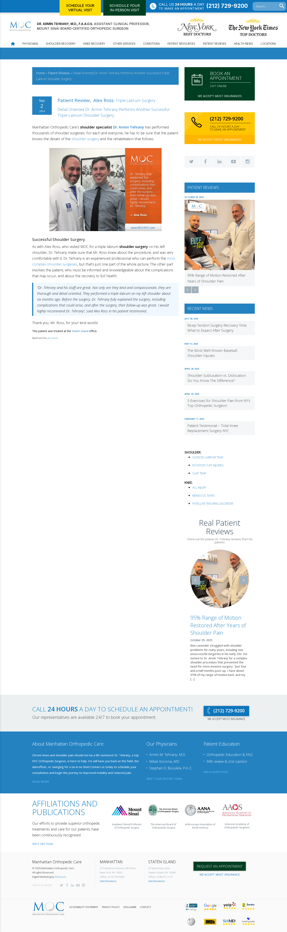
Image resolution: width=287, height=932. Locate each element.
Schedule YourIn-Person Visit (125, 8)
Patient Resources (181, 43)
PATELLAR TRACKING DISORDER (212, 503)
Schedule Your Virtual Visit (80, 8)
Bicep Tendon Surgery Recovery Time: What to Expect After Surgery (217, 328)
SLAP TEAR (199, 473)
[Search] (282, 6)
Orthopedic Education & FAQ (229, 754)
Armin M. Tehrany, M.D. (167, 754)
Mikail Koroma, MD (164, 761)
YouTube (233, 162)
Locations (268, 43)
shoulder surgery (85, 138)
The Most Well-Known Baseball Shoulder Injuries (212, 353)
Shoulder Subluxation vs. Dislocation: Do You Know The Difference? (216, 378)
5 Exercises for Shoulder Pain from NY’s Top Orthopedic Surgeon (218, 403)
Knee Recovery (94, 43)
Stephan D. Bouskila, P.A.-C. (170, 768)
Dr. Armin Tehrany (128, 127)
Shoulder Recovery (61, 43)
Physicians (30, 43)
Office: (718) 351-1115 (160, 877)
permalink (52, 338)
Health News (243, 43)
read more (40, 781)
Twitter (191, 162)
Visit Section (42, 844)
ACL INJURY (199, 487)
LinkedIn (219, 162)
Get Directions (108, 881)
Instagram (247, 162)
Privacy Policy (111, 907)
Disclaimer (129, 907)
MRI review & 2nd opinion (227, 761)
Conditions (151, 43)
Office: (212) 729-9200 (112, 877)
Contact (145, 907)
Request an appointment (219, 866)
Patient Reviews (214, 43)
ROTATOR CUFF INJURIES (208, 465)
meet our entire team (164, 779)
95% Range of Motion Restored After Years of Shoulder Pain (218, 625)
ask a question (215, 772)
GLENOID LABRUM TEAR (207, 457)
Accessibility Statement (83, 907)
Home (40, 73)
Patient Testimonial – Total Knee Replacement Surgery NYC (212, 428)
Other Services (124, 43)
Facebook (205, 162)
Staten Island (80, 331)
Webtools (60, 877)
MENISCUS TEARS (203, 495)
